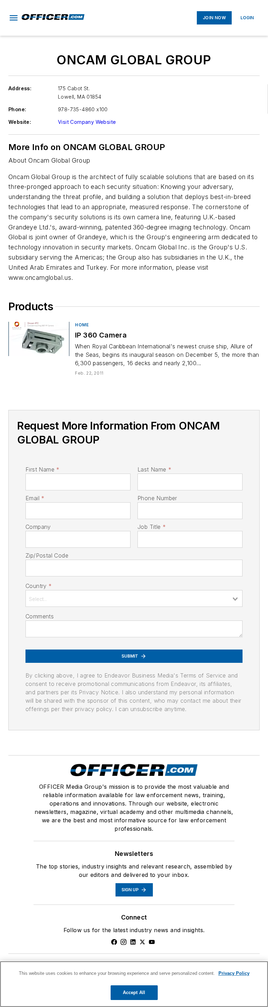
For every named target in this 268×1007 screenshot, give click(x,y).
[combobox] (134, 598)
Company (38, 526)
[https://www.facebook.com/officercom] (114, 941)
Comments (39, 616)
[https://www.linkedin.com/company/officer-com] (132, 941)
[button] (13, 18)
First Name (42, 469)
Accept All (134, 992)
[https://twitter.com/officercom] (142, 941)
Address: (19, 88)
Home (82, 324)
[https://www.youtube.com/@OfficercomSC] (151, 941)
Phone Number (157, 498)
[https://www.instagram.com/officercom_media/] (123, 941)
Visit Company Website (87, 122)
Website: (19, 122)
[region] (134, 984)
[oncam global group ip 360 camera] (38, 339)
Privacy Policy (234, 973)
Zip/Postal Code (46, 555)
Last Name (154, 469)
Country (38, 585)
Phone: (17, 109)
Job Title (151, 526)
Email (34, 498)
